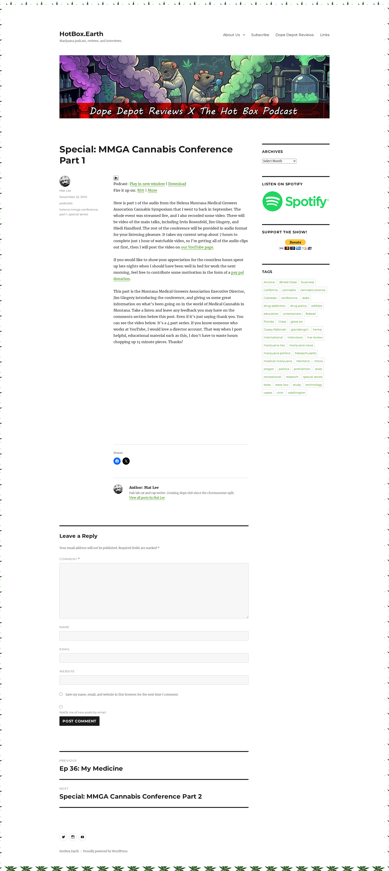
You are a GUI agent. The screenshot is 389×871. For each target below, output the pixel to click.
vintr (280, 392)
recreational (272, 377)
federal (311, 313)
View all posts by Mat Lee (147, 498)
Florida (269, 321)
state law (281, 384)
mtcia (318, 361)
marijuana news (301, 345)
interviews (295, 337)
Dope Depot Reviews (295, 35)
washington (296, 392)
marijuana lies (274, 345)
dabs (305, 298)
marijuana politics (277, 353)
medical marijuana (278, 361)
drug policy (298, 306)
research (292, 377)
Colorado (270, 298)
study (297, 384)
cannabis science (313, 290)
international (273, 337)
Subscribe (260, 35)
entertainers (292, 313)
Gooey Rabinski (275, 329)
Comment (69, 559)
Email (64, 649)
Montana (303, 361)
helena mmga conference (78, 209)
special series (78, 214)
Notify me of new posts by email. (83, 712)
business (307, 282)
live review (315, 337)
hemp (317, 329)
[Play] (181, 178)
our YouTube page (197, 247)
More (152, 190)
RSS (140, 190)
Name (64, 627)
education (271, 313)
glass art (297, 321)
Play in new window (147, 184)
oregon (269, 369)
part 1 (63, 214)
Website (67, 671)
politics (284, 369)
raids (318, 369)
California (271, 290)
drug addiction (275, 306)
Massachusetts (305, 353)
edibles (316, 306)
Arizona (269, 282)
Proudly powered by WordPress (105, 851)
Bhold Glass (288, 282)
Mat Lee (65, 190)
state (267, 384)
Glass (282, 321)
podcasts (65, 203)
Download (177, 184)
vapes (268, 392)
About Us (231, 35)
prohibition (302, 369)
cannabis (289, 290)
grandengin (299, 329)
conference (289, 298)
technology (313, 384)
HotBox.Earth (81, 34)
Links (325, 35)
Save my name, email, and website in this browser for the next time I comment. (122, 694)
